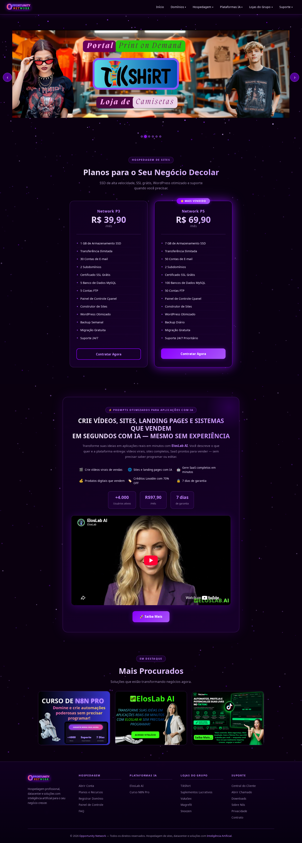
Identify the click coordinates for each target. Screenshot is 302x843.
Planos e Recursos (91, 792)
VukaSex (186, 798)
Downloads (239, 798)
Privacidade (239, 811)
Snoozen (186, 811)
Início (160, 7)
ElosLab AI (137, 786)
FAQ (81, 811)
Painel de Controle (91, 805)
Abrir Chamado (242, 792)
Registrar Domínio (91, 798)
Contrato (237, 817)
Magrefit (186, 805)
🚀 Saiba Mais (151, 616)
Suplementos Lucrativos (196, 792)
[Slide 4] (153, 136)
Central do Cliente (244, 786)
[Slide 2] (145, 136)
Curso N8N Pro (139, 792)
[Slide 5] (157, 136)
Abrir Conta (86, 786)
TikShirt (186, 786)
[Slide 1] (142, 136)
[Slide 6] (160, 136)
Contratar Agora (108, 354)
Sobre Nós (238, 805)
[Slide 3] (149, 136)
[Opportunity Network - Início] (19, 7)
